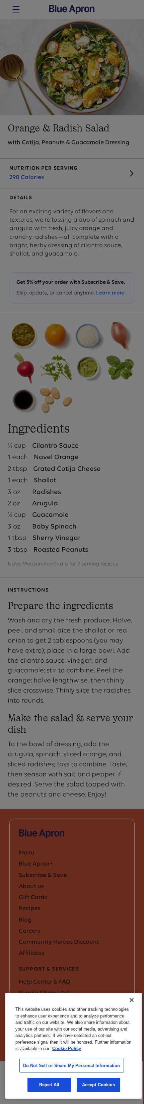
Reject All (49, 1084)
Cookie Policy (66, 1048)
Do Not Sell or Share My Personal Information (71, 1065)
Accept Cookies (98, 1084)
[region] (73, 1046)
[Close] (131, 1000)
